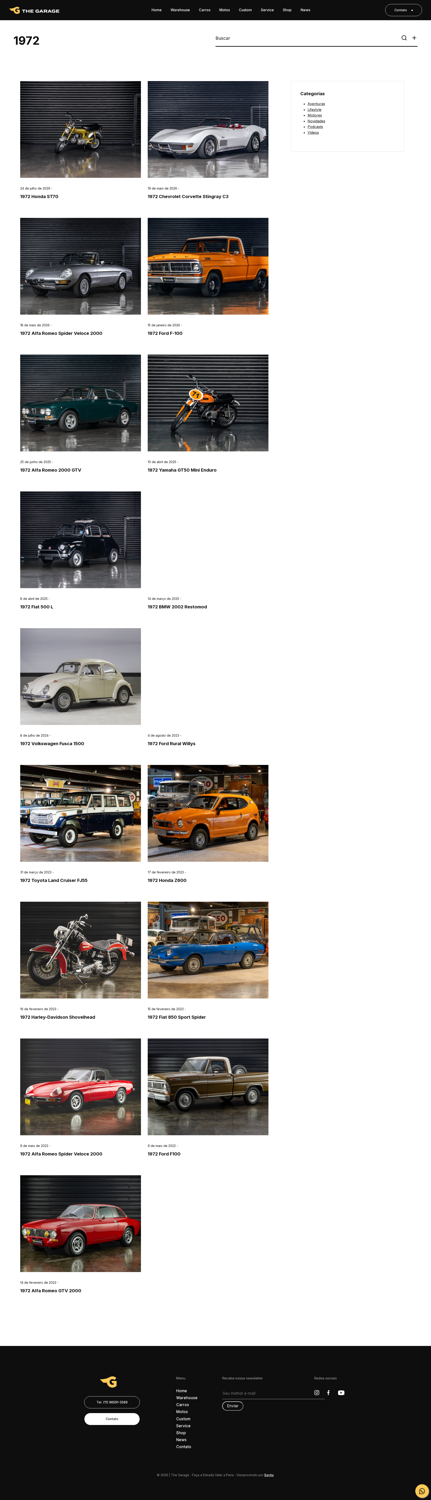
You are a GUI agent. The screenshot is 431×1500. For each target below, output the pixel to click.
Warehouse (187, 1398)
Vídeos (313, 132)
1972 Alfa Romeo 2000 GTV (50, 470)
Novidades (316, 121)
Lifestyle (314, 109)
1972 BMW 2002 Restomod (177, 607)
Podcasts (315, 127)
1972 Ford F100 (164, 1154)
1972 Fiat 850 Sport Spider (177, 1017)
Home (181, 1391)
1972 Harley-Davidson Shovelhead (57, 1017)
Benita (269, 1475)
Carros (182, 1405)
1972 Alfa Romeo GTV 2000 (50, 1291)
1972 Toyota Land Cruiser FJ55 (54, 880)
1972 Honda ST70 (39, 196)
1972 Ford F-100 (165, 333)
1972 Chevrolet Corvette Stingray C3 (188, 196)
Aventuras (316, 104)
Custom (183, 1419)
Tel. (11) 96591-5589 (112, 1402)
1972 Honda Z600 (167, 880)
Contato (400, 10)
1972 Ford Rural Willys (172, 744)
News (181, 1440)
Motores (315, 115)
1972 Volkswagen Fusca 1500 (52, 744)
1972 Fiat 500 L (36, 607)
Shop (181, 1433)
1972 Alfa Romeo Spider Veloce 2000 (61, 333)
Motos (182, 1411)
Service (183, 1426)
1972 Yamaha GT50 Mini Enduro (182, 470)
